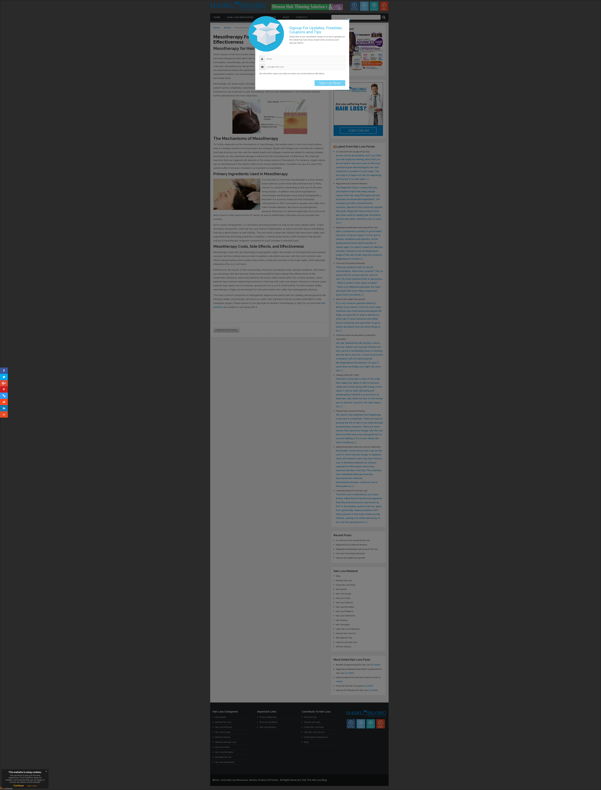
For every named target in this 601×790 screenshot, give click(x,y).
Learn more (32, 786)
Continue (18, 785)
